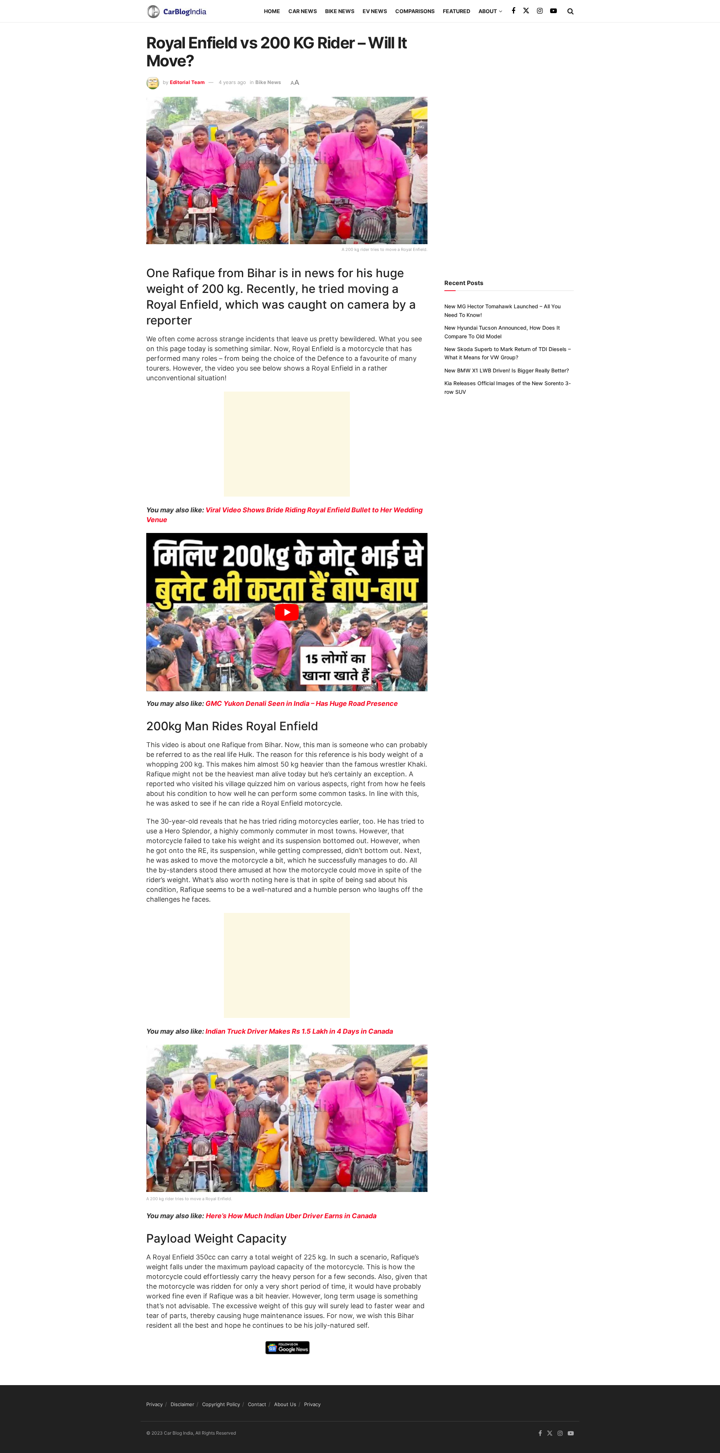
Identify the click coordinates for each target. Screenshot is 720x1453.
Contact (257, 1404)
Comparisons (415, 11)
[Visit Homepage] (176, 11)
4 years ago (232, 82)
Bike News (339, 11)
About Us (285, 1404)
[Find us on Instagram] (540, 11)
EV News (375, 11)
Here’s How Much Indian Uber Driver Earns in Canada (291, 1216)
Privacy (154, 1404)
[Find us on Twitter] (526, 10)
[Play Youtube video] (287, 612)
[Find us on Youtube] (553, 11)
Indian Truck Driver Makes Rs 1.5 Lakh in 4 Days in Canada (299, 1031)
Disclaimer (182, 1404)
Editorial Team (187, 82)
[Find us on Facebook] (513, 11)
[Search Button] (570, 11)
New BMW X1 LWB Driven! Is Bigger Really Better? (506, 370)
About (487, 11)
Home (272, 11)
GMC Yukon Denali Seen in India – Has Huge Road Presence (302, 703)
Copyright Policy (221, 1404)
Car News (302, 11)
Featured (456, 11)
